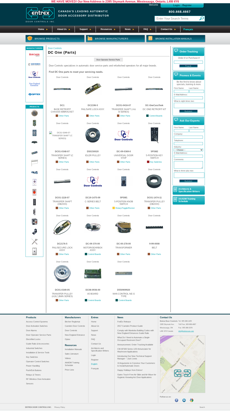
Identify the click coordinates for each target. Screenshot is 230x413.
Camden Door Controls (75, 326)
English (94, 364)
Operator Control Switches (37, 361)
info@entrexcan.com (186, 331)
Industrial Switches (34, 348)
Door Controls (55, 48)
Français (188, 29)
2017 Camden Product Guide (130, 326)
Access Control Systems (37, 322)
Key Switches (32, 357)
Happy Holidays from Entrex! (129, 370)
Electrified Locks (33, 339)
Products (31, 317)
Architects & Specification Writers (189, 190)
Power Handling (33, 366)
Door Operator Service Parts (108, 60)
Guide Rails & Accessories (37, 344)
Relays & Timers (33, 375)
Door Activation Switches (37, 326)
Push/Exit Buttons (34, 370)
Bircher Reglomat (72, 322)
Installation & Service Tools (37, 352)
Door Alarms (31, 330)
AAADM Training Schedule (186, 200)
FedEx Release (124, 322)
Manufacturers (73, 317)
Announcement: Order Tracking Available (135, 345)
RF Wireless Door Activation (38, 379)
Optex (67, 339)
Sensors (29, 383)
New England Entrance (75, 335)
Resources (71, 345)
